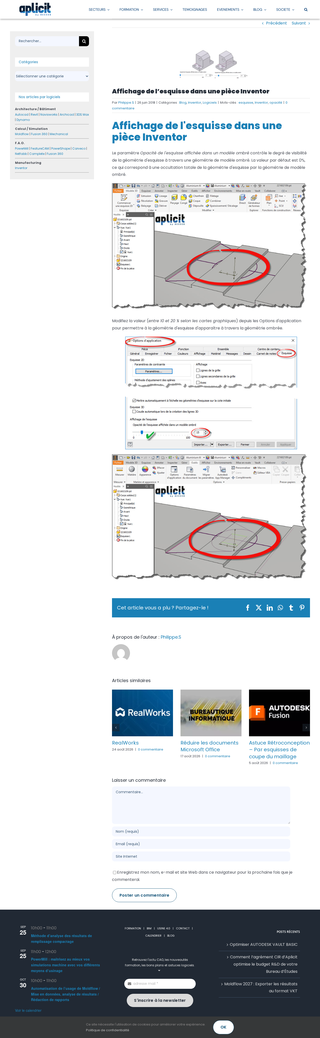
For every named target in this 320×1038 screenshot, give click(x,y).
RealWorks (125, 742)
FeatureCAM (40, 148)
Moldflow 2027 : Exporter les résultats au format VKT (261, 987)
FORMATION (133, 928)
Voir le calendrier (28, 1010)
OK (223, 1027)
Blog (182, 102)
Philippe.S (126, 102)
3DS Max (82, 114)
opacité (276, 102)
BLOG (170, 936)
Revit (34, 114)
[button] (306, 9)
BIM (149, 928)
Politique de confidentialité (107, 1030)
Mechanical (59, 134)
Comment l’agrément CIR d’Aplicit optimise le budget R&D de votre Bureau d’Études (264, 964)
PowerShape (60, 148)
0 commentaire (150, 749)
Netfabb (21, 154)
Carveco (79, 148)
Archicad (67, 114)
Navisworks (49, 114)
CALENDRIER (153, 936)
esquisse (245, 102)
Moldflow (22, 134)
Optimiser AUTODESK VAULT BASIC (264, 944)
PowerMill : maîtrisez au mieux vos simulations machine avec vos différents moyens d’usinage (65, 965)
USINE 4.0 (163, 928)
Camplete (36, 154)
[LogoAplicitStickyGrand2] (35, 4)
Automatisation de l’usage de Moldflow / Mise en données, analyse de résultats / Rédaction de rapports (65, 994)
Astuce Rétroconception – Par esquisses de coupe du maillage (279, 749)
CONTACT (183, 928)
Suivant (299, 23)
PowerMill (21, 148)
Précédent (276, 23)
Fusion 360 (39, 134)
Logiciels (210, 102)
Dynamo (23, 120)
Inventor (194, 102)
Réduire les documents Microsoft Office (209, 746)
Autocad (21, 114)
